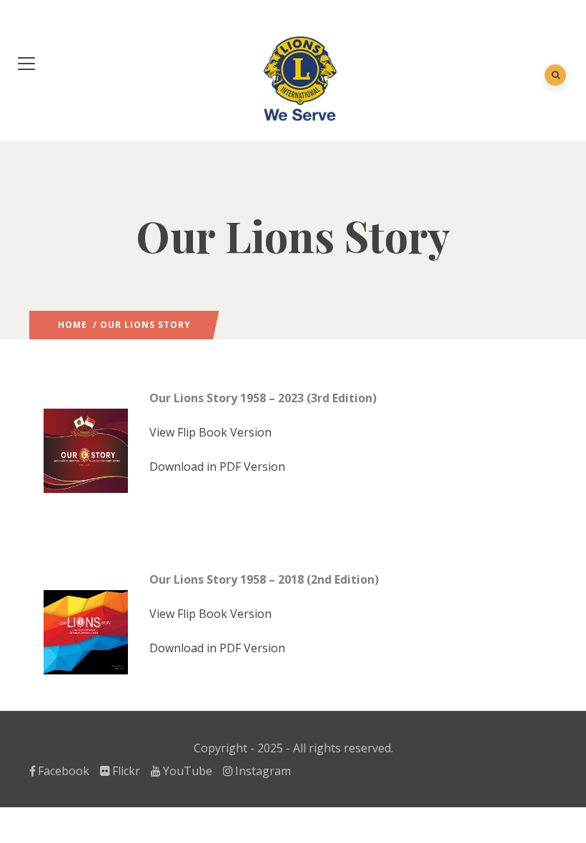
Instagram (263, 771)
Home (72, 325)
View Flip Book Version (210, 432)
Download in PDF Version (217, 466)
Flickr (126, 771)
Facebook (63, 771)
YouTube (187, 771)
